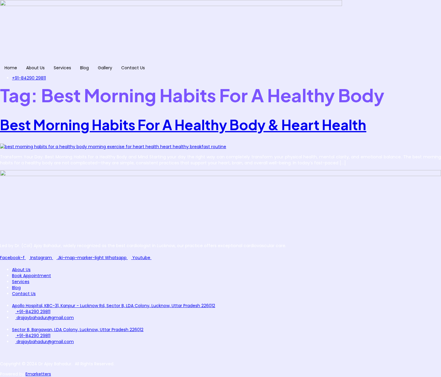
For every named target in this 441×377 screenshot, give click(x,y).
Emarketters (38, 374)
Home (10, 68)
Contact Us (133, 68)
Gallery (105, 68)
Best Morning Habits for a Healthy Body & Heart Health (183, 124)
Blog (84, 68)
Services (62, 68)
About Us (35, 68)
